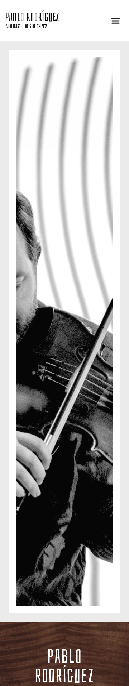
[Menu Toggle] (115, 20)
